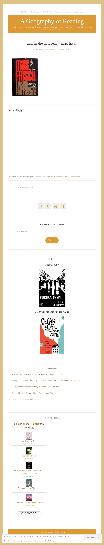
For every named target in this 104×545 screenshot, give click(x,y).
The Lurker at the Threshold (29, 488)
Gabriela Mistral (29, 505)
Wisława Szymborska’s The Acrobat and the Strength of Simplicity (38, 374)
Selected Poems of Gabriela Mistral (29, 503)
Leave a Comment (65, 49)
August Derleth (30, 490)
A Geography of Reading (52, 21)
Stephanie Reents (30, 444)
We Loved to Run (29, 441)
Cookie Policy (49, 541)
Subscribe (52, 240)
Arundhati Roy (30, 476)
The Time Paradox (29, 456)
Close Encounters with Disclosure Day (27, 399)
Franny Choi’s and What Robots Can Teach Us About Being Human (46, 381)
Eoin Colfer (30, 458)
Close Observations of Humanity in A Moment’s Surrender (35, 387)
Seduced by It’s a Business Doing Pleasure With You (32, 393)
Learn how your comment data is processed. (61, 177)
